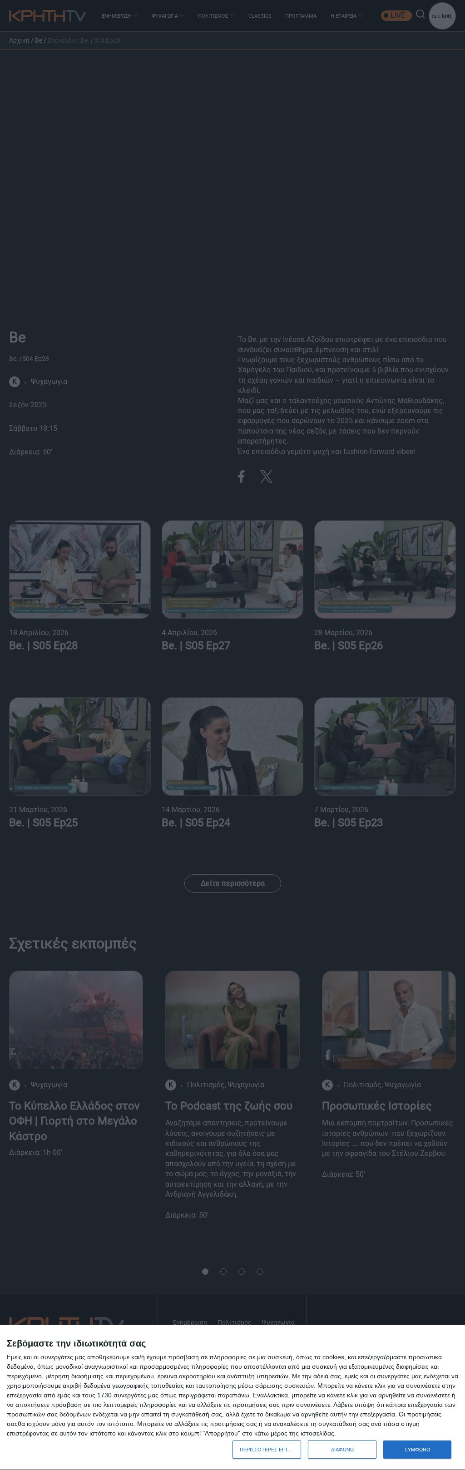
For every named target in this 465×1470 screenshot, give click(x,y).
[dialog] (232, 1397)
